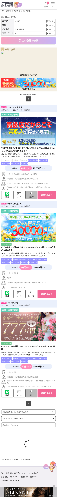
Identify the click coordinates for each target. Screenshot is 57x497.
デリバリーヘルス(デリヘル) (13, 110)
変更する (50, 21)
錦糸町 (16, 11)
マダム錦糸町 (12, 303)
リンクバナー (14, 477)
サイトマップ (14, 480)
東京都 (8, 11)
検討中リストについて (29, 477)
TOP (2, 11)
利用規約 (9, 473)
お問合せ (4, 480)
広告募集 (4, 477)
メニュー (52, 5)
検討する (31, 296)
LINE (7, 197)
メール (19, 197)
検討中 (46, 5)
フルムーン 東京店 (14, 107)
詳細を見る (46, 195)
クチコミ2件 (6, 343)
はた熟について (19, 473)
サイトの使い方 (32, 473)
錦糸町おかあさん (14, 204)
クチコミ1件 (6, 244)
